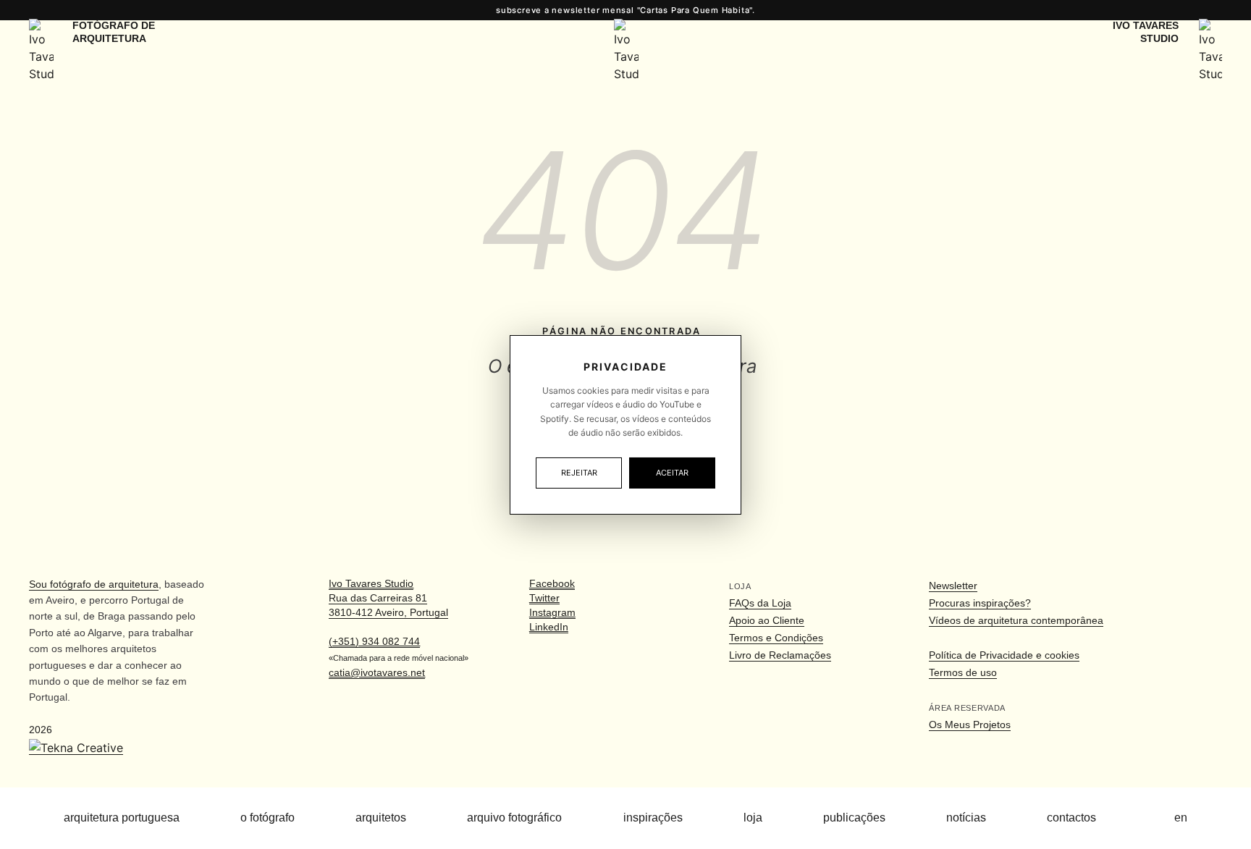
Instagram (552, 612)
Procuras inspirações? (980, 603)
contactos (1071, 817)
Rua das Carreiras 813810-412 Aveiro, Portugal (388, 598)
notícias (966, 817)
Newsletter (953, 585)
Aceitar (672, 473)
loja (753, 817)
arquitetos (380, 817)
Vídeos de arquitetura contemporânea (1016, 620)
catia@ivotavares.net (377, 672)
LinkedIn (548, 627)
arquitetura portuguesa (122, 817)
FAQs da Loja (760, 603)
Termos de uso (963, 672)
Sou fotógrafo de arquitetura (94, 584)
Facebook (552, 583)
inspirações (653, 817)
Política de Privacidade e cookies (1004, 655)
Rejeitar (579, 473)
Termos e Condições (776, 637)
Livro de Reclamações (780, 655)
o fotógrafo (267, 817)
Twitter (544, 598)
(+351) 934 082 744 (374, 641)
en (1180, 817)
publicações (854, 817)
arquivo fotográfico (514, 817)
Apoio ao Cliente (766, 620)
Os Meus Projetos (970, 724)
